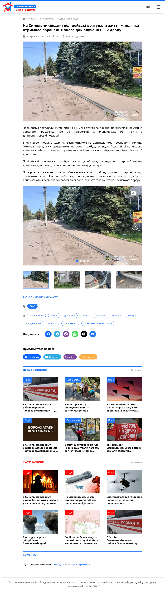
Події (32, 306)
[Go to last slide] (30, 226)
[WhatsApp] (75, 334)
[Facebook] (48, 334)
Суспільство (73, 379)
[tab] (77, 261)
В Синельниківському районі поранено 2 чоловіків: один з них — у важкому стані (39, 407)
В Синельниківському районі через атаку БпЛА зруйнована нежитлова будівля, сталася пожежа (122, 407)
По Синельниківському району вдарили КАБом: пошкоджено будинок (80, 500)
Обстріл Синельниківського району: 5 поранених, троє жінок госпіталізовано (123, 540)
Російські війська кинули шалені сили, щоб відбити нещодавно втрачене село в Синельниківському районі (82, 540)
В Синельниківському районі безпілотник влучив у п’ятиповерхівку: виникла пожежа (40, 500)
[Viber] (66, 334)
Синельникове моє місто (40, 297)
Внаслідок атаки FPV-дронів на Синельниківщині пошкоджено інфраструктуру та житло (124, 500)
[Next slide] (135, 226)
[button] (36, 279)
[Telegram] (57, 334)
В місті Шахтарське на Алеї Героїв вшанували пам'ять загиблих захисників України (82, 447)
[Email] (92, 334)
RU (148, 7)
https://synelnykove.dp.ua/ (141, 582)
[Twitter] (84, 334)
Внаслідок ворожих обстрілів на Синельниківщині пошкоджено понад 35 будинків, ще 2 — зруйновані (37, 540)
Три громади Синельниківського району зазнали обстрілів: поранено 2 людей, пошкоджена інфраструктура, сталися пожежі (124, 447)
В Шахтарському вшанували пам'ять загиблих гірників (77, 407)
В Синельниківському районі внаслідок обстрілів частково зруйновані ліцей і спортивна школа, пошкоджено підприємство (40, 447)
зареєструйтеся (80, 564)
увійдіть (59, 564)
